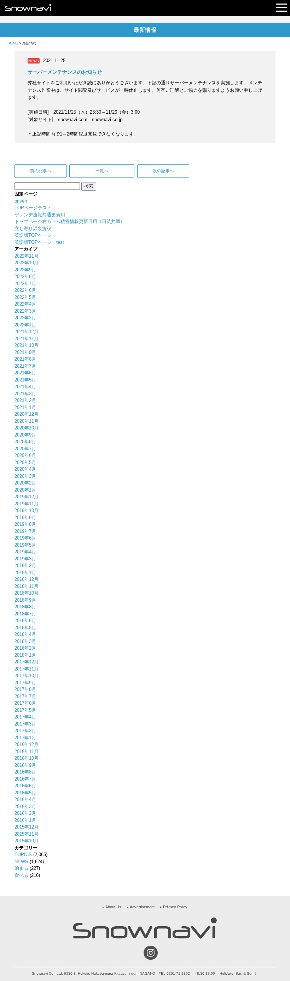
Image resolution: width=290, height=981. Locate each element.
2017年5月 (25, 710)
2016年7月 (25, 779)
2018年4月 (25, 634)
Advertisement (142, 907)
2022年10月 (26, 262)
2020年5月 (25, 462)
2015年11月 (26, 834)
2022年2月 (25, 317)
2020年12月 (26, 414)
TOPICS (23, 854)
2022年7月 (25, 283)
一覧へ (101, 170)
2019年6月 (25, 538)
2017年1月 (25, 737)
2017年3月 (25, 724)
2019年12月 (26, 496)
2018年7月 (25, 613)
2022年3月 (25, 311)
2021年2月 (25, 400)
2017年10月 (26, 675)
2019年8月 (25, 524)
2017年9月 (25, 682)
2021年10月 (26, 345)
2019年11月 (26, 503)
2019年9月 (25, 517)
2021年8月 (25, 359)
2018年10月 (26, 593)
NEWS (21, 861)
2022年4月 (25, 304)
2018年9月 (25, 600)
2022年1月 (25, 324)
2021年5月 (25, 380)
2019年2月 (25, 565)
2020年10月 (26, 428)
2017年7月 (25, 696)
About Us (113, 907)
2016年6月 (25, 785)
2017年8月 (25, 689)
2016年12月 (26, 744)
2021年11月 (26, 338)
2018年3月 (25, 641)
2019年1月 (25, 572)
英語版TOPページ (33, 235)
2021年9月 (25, 352)
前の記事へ (40, 170)
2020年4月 (25, 469)
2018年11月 (26, 586)
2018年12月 (26, 579)
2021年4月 (25, 386)
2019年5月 (25, 545)
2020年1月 (25, 490)
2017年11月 (26, 669)
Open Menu (281, 8)
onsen (20, 201)
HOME (12, 43)
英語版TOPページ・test (39, 242)
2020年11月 (26, 421)
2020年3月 (25, 476)
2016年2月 (25, 813)
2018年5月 (25, 627)
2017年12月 (26, 661)
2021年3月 (25, 393)
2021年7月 (25, 366)
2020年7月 (25, 448)
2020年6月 (25, 455)
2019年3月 (25, 558)
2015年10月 (26, 840)
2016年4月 (25, 799)
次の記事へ (163, 170)
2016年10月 (26, 758)
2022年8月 (25, 276)
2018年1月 (25, 655)
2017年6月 (25, 703)
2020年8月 (25, 441)
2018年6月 (25, 620)
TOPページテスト (33, 207)
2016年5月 (25, 792)
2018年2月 (25, 648)
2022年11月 (26, 256)
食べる (21, 875)
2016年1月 (25, 820)
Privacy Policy (175, 907)
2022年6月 (25, 290)
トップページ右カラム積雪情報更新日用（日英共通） (69, 221)
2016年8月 (25, 772)
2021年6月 (25, 372)
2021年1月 (25, 407)
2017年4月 (25, 717)
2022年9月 (25, 269)
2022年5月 (25, 297)
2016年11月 (26, 751)
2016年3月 (25, 806)
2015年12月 (26, 827)
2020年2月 (25, 483)
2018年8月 (25, 606)
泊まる (21, 868)
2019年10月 (26, 510)
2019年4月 (25, 551)
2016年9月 (25, 765)
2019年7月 (25, 531)
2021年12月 (26, 331)
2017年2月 (25, 730)
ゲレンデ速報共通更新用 (39, 214)
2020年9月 (25, 435)
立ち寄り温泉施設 (32, 228)
